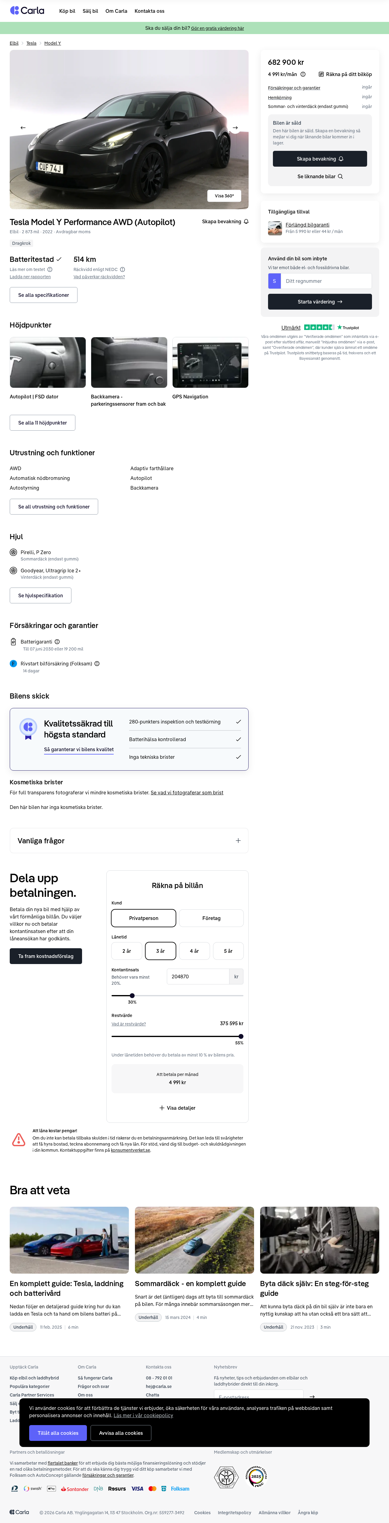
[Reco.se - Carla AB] (256, 1476)
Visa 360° (224, 196)
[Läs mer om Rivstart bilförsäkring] (97, 663)
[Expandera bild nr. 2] (129, 129)
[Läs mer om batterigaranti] (57, 642)
